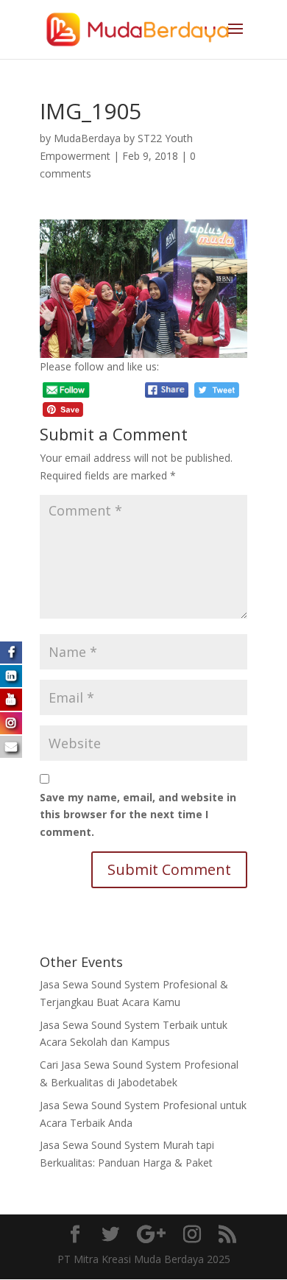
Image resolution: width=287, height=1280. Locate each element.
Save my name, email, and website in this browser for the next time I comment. (138, 815)
